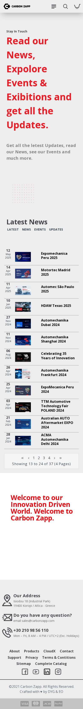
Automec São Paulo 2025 (57, 289)
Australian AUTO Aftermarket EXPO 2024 (57, 422)
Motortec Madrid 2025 (55, 272)
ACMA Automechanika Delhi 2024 (54, 439)
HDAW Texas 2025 (56, 305)
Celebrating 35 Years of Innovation (58, 355)
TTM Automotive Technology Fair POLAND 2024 (55, 406)
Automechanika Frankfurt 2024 (54, 372)
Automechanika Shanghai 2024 (54, 339)
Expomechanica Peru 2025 (54, 255)
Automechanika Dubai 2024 (54, 322)
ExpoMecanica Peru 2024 (57, 389)
